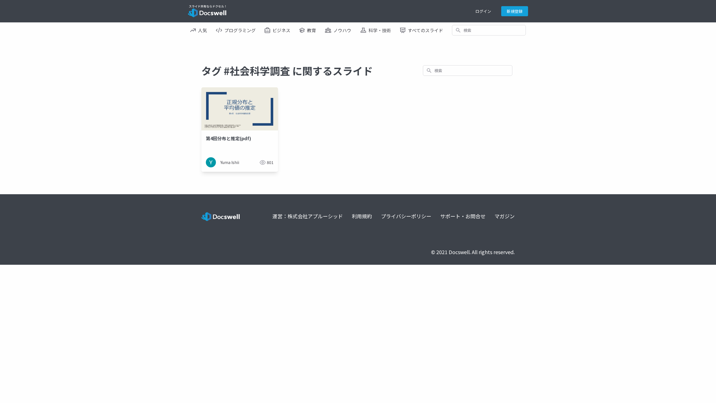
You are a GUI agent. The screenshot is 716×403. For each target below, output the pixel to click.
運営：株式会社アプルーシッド (307, 216)
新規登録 (514, 11)
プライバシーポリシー (406, 216)
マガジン (504, 216)
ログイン (483, 11)
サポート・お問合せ (463, 216)
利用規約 (362, 216)
